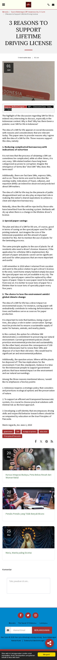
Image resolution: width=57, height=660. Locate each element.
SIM (17, 431)
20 (9, 454)
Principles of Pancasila (12, 436)
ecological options (29, 431)
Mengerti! (46, 654)
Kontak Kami (16, 640)
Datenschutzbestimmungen (34, 640)
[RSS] (52, 441)
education (43, 431)
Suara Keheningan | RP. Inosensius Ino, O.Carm (28, 12)
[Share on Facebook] (35, 441)
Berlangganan (41, 630)
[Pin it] (46, 441)
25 (9, 532)
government (8, 431)
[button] (3, 4)
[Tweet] (41, 441)
